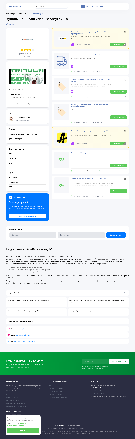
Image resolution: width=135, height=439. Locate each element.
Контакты (12, 24)
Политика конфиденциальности (17, 407)
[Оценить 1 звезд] (22, 50)
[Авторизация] (121, 6)
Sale (85, 6)
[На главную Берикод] (25, 381)
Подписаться (121, 361)
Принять (23, 431)
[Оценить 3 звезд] (27, 50)
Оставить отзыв (116, 235)
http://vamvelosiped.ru (22, 335)
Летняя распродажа (55, 391)
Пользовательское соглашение (16, 404)
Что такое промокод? (56, 388)
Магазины (99, 6)
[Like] (124, 32)
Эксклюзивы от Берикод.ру (58, 397)
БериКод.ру (10, 14)
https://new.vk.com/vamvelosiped (24, 341)
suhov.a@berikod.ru (97, 393)
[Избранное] (125, 6)
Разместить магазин (13, 401)
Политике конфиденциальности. (17, 424)
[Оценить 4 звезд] (30, 50)
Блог (92, 6)
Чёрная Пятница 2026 (56, 394)
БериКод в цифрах (12, 398)
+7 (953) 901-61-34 (97, 390)
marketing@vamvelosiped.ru (25, 329)
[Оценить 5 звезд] (33, 50)
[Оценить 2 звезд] (25, 50)
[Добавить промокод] (117, 6)
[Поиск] (37, 6)
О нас (8, 395)
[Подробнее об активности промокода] (125, 71)
